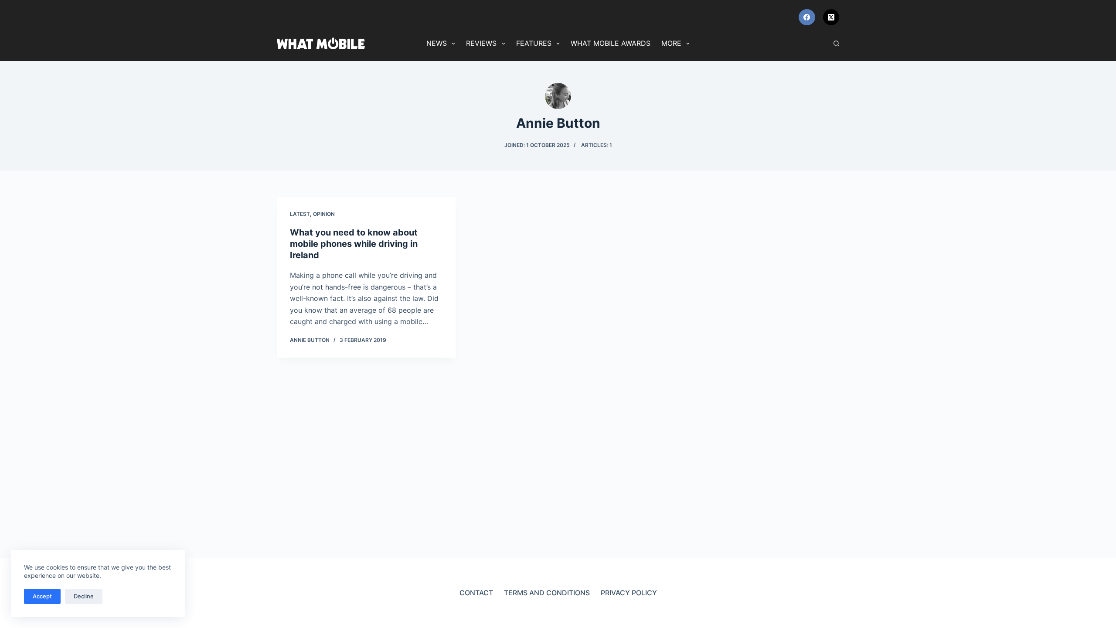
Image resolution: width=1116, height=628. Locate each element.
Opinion (324, 214)
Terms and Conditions (547, 592)
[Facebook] (807, 17)
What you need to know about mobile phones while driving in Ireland (354, 243)
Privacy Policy (629, 592)
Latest (300, 214)
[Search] (836, 43)
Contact (476, 592)
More (671, 43)
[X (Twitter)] (831, 17)
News (436, 43)
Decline (84, 596)
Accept (42, 596)
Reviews (481, 43)
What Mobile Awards (610, 43)
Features (533, 43)
